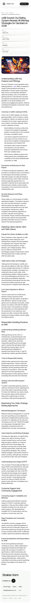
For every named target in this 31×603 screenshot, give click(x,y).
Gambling (11, 12)
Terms (15, 598)
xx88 (14, 86)
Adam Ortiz (5, 32)
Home (2, 12)
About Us (5, 598)
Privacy (10, 598)
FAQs (20, 586)
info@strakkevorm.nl (9, 590)
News (6, 12)
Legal (19, 598)
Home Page (6, 586)
